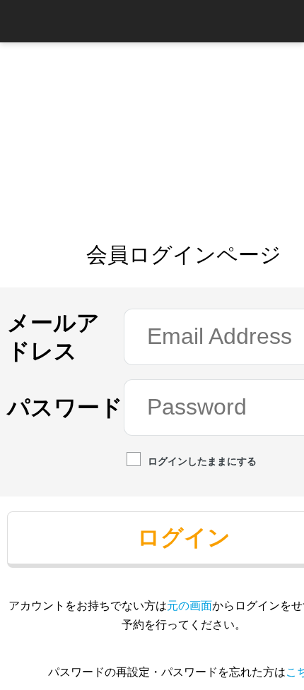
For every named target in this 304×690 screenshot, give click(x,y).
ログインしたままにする (202, 461)
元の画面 (189, 605)
